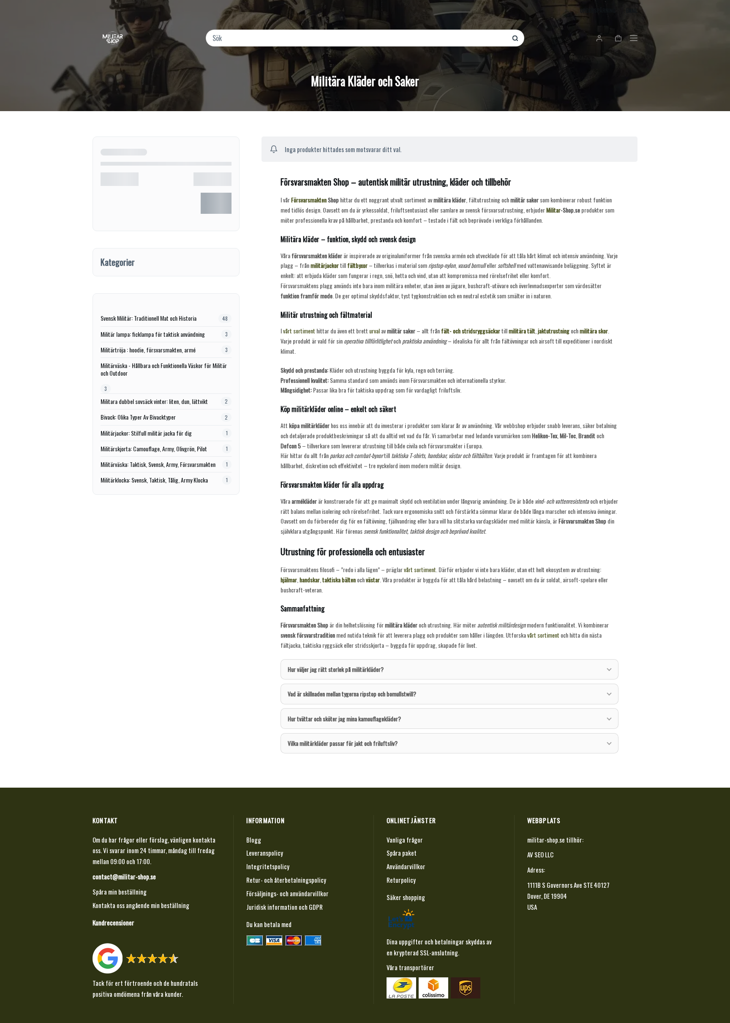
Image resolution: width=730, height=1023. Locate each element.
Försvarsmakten (309, 199)
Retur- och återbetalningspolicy (286, 879)
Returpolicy (401, 879)
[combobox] (359, 38)
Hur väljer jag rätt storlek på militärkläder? (336, 669)
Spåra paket (402, 852)
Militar (553, 209)
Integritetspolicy (267, 866)
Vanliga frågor (405, 839)
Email (631, 10)
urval (374, 330)
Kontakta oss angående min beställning (141, 905)
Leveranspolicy (264, 852)
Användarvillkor (406, 866)
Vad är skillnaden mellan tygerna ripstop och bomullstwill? (352, 693)
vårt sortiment (299, 330)
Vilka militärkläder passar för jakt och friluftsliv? (343, 743)
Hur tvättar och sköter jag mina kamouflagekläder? (344, 718)
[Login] (599, 38)
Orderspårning (598, 10)
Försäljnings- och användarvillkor (287, 893)
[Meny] (633, 38)
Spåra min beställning (120, 891)
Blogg (253, 839)
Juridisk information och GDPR (284, 906)
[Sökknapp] (515, 38)
